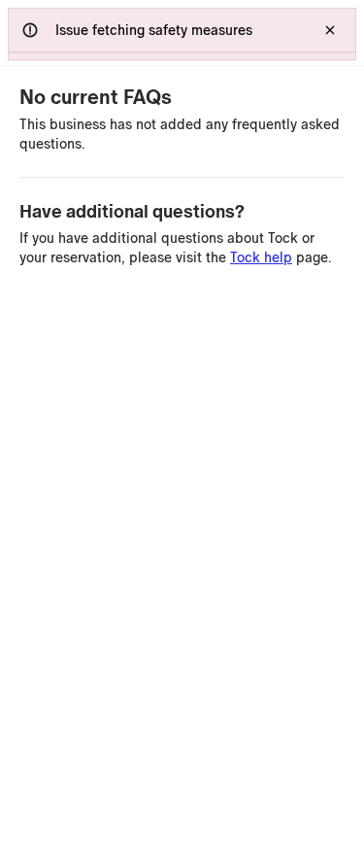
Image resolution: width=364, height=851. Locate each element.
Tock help (261, 257)
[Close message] (330, 30)
